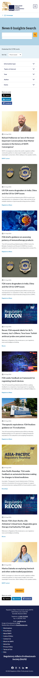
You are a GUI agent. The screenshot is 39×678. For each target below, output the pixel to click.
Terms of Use (7, 649)
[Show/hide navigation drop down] (35, 6)
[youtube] (26, 667)
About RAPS (7, 633)
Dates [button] (6, 85)
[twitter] (19, 667)
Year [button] (5, 74)
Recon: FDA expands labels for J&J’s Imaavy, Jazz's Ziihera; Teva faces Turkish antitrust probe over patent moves (19, 333)
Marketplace (7, 628)
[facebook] (12, 667)
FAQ (4, 652)
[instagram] (16, 667)
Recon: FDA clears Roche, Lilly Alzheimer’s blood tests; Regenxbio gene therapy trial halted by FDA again (19, 524)
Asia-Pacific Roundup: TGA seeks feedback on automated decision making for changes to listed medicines (19, 474)
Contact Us (7, 639)
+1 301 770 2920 (23, 616)
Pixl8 (18, 623)
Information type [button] (10, 64)
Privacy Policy (8, 647)
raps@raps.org (21, 621)
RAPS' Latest (6, 158)
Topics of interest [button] (10, 69)
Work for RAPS (8, 641)
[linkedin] (23, 667)
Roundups (5, 488)
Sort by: (4, 54)
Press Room (7, 631)
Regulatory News (7, 205)
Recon (4, 346)
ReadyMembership (21, 625)
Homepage (9, 15)
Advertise (6, 644)
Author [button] (6, 79)
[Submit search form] (35, 34)
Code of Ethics (8, 636)
